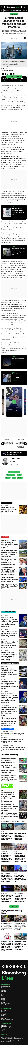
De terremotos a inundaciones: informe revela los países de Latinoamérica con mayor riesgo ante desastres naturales (9, 805)
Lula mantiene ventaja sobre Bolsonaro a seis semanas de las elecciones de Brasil (8, 561)
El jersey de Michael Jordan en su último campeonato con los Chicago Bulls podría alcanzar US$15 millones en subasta (7, 946)
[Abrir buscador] (22, 7)
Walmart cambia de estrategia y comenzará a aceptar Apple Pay (9, 579)
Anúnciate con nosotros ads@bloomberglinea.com (12, 1038)
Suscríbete (3, 1025)
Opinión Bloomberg (7, 729)
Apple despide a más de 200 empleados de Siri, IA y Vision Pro (9, 586)
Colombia (3, 991)
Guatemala (3, 1004)
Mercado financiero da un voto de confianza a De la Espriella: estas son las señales (7, 837)
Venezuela (3, 993)
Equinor (7, 477)
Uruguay (3, 999)
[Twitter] (14, 465)
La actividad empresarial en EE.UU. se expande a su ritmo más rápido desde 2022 (20, 898)
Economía (3, 1010)
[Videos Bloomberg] (14, 755)
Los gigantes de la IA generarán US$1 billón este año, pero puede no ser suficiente (12, 741)
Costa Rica (3, 1000)
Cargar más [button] (14, 906)
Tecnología (3, 1029)
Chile (2, 994)
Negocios (14, 14)
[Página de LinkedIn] (17, 966)
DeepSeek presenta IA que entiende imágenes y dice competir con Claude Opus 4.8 (7, 898)
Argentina (3, 990)
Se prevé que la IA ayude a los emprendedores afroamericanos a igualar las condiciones (9, 710)
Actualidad (3, 1014)
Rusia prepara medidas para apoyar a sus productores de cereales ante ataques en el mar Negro (9, 544)
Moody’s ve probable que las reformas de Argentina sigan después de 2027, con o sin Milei (6, 857)
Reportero (12, 461)
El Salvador (3, 1002)
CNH (14, 477)
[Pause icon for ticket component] (2, 10)
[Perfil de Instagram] (14, 966)
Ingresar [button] (25, 7)
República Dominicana (6, 1003)
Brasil (2, 987)
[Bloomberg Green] (14, 785)
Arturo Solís (6, 68)
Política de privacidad (6, 1026)
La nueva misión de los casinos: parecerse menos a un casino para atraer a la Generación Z (20, 945)
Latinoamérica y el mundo (6, 986)
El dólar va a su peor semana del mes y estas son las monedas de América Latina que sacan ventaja (9, 656)
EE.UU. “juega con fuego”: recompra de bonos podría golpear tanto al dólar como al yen (9, 644)
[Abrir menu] (2, 7)
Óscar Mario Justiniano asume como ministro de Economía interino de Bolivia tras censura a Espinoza (20, 857)
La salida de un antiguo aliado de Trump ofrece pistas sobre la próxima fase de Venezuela (13, 749)
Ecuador (3, 997)
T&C (2, 1030)
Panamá (3, 998)
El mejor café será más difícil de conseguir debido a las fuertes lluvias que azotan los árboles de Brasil (19, 444)
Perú (2, 995)
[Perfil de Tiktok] (21, 966)
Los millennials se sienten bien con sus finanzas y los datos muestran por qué (8, 443)
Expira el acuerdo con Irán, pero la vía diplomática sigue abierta (9, 760)
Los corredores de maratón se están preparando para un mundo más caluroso (20, 926)
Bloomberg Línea (10, 474)
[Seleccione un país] (4, 7)
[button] (25, 38)
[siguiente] (25, 443)
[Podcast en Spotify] (25, 966)
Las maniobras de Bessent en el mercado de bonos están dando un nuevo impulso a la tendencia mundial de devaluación (9, 622)
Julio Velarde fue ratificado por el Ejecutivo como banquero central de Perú (20, 878)
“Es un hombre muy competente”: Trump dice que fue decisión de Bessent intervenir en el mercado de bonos (9, 571)
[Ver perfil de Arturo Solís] (5, 462)
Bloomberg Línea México (14, 471)
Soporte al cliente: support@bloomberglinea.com (12, 1040)
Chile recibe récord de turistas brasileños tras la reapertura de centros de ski (20, 837)
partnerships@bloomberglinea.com (9, 1037)
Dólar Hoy (3, 1013)
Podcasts (3, 1018)
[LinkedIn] (17, 465)
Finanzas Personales (5, 1017)
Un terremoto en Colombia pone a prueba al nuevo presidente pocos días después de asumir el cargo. (9, 768)
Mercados (3, 1011)
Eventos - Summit (5, 1036)
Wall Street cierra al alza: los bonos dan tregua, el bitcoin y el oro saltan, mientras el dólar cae (9, 634)
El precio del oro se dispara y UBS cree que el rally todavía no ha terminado (9, 510)
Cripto (2, 1015)
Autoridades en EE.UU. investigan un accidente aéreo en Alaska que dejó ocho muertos (7, 878)
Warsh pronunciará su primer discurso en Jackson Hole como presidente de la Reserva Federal (9, 684)
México (19, 474)
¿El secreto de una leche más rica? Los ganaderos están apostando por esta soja (9, 815)
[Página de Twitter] (7, 966)
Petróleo (20, 477)
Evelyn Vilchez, (12, 304)
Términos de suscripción (6, 1027)
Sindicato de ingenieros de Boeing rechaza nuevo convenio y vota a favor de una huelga (9, 553)
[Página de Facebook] (3, 966)
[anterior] (2, 443)
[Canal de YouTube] (10, 966)
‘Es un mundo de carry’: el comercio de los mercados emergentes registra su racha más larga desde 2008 (9, 721)
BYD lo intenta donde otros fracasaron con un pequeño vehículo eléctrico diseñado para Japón (9, 672)
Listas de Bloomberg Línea (7, 1019)
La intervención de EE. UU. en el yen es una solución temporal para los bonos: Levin (9, 778)
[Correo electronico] (11, 465)
